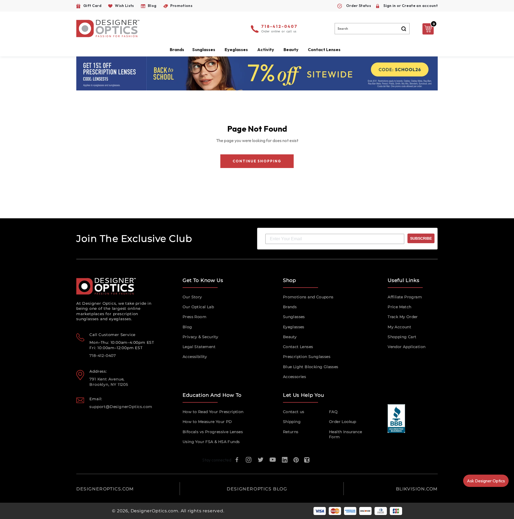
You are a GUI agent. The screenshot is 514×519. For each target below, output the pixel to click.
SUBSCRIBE (421, 238)
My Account (399, 327)
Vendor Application (406, 346)
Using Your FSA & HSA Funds (211, 441)
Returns (290, 431)
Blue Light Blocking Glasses (310, 366)
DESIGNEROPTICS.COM (105, 488)
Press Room (194, 316)
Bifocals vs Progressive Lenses (213, 431)
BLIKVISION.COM (417, 488)
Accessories (294, 376)
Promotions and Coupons (308, 297)
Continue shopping (257, 161)
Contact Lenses (324, 49)
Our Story (192, 297)
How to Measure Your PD (207, 421)
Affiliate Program (405, 297)
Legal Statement (199, 346)
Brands (290, 306)
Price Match (399, 306)
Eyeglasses (293, 327)
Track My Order (403, 316)
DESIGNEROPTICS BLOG (257, 488)
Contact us (293, 411)
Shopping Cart (402, 336)
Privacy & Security (200, 336)
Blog (187, 327)
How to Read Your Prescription (213, 411)
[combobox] (372, 28)
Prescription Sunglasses (306, 356)
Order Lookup (342, 421)
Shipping (292, 421)
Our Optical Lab (198, 306)
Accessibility (195, 356)
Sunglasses (294, 316)
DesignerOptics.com (154, 510)
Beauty (291, 49)
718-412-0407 (279, 27)
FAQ (333, 411)
